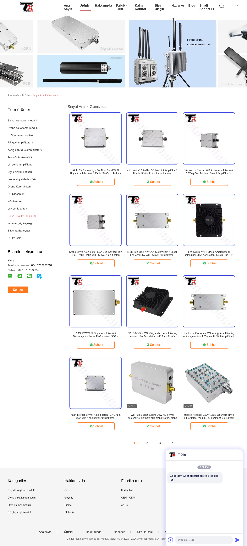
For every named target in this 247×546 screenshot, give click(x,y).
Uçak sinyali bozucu (20, 171)
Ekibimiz (69, 512)
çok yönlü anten (17, 208)
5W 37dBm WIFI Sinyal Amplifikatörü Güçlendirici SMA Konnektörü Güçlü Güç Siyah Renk (209, 253)
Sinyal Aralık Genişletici (45, 95)
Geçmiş (68, 497)
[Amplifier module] (26, 7)
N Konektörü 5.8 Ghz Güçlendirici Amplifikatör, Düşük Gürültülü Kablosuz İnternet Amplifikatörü (152, 172)
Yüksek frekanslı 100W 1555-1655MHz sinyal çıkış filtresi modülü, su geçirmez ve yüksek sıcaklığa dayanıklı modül (209, 416)
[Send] (237, 540)
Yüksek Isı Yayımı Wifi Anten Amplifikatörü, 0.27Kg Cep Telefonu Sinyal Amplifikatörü (208, 172)
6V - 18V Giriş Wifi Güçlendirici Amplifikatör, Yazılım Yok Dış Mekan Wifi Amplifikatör (152, 335)
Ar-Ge (124, 505)
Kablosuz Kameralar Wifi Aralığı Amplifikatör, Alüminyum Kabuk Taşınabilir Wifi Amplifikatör (209, 335)
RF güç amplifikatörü (20, 142)
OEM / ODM (128, 497)
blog (191, 5)
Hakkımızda (103, 5)
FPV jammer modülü (20, 135)
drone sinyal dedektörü (22, 179)
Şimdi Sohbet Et (207, 7)
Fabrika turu (121, 7)
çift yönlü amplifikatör (20, 164)
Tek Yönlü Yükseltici (20, 157)
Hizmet (68, 505)
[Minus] (237, 455)
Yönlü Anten (15, 201)
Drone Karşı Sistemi (20, 186)
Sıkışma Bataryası (19, 230)
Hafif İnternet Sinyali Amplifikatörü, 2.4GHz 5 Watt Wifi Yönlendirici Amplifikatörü (95, 416)
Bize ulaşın (159, 7)
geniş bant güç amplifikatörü (25, 149)
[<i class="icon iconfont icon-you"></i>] (172, 443)
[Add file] (170, 540)
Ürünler (85, 5)
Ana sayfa (68, 7)
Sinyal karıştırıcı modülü (22, 120)
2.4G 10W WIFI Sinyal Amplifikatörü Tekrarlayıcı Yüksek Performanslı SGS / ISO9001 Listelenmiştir (95, 335)
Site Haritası (145, 532)
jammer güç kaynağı (20, 223)
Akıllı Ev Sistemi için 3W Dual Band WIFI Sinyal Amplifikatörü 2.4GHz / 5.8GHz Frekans (95, 172)
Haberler (178, 5)
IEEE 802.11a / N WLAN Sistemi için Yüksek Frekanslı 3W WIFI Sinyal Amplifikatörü (152, 253)
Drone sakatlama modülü (23, 127)
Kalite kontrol (140, 7)
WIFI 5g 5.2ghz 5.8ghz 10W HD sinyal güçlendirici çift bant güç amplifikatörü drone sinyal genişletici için (152, 416)
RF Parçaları (15, 237)
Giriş (67, 490)
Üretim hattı (127, 490)
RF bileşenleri (16, 193)
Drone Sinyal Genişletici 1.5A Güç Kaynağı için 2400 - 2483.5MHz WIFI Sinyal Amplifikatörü (95, 253)
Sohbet (18, 289)
